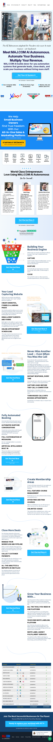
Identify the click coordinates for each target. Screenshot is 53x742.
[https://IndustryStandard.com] (21, 96)
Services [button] (23, 5)
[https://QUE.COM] (39, 96)
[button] (19, 5)
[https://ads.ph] (4, 5)
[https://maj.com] (6, 737)
